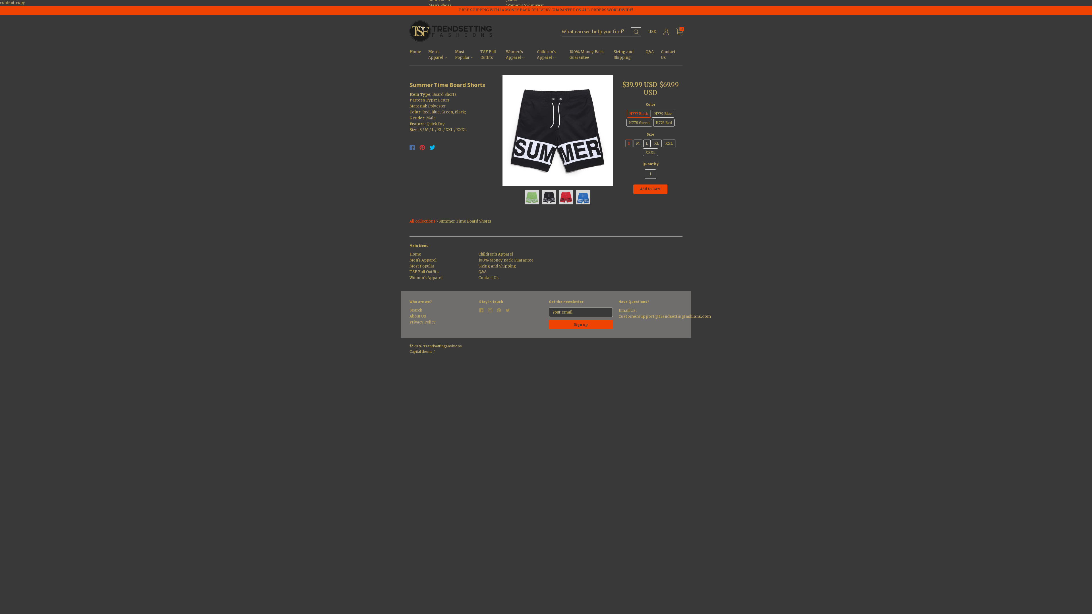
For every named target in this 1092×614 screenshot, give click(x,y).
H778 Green (639, 123)
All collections (422, 221)
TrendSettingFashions (442, 346)
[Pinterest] (422, 147)
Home (415, 51)
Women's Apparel (514, 54)
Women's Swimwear (525, 5)
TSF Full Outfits (488, 54)
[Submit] (636, 32)
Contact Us (668, 54)
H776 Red (664, 123)
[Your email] (581, 312)
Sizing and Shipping (624, 54)
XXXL (650, 152)
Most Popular (463, 54)
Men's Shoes (440, 5)
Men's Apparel (436, 54)
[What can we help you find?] (601, 32)
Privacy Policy (423, 322)
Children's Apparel (546, 54)
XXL (669, 143)
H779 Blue (663, 113)
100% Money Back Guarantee (586, 54)
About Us (418, 316)
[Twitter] (432, 147)
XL (656, 143)
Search (416, 310)
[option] (557, 130)
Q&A (650, 51)
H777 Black (638, 113)
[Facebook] (412, 147)
